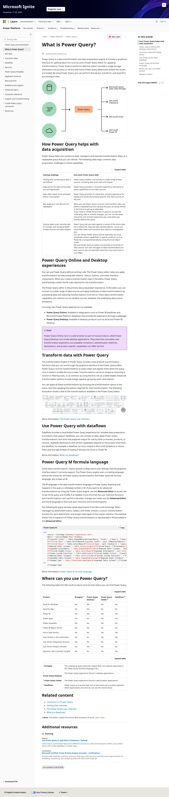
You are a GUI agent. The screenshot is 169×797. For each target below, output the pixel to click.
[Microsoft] (4, 21)
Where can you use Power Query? (150, 69)
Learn (44, 36)
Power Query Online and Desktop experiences (149, 48)
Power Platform (56, 36)
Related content (145, 74)
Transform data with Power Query (150, 53)
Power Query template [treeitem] (14, 72)
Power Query (71, 36)
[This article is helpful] (159, 82)
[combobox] (17, 39)
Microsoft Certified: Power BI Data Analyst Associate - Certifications (71, 753)
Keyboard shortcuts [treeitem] (13, 76)
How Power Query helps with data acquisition (151, 42)
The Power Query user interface (75, 419)
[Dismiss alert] (164, 5)
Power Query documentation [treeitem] (17, 45)
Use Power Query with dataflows (148, 59)
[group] (84, 549)
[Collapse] (31, 35)
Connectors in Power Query (60, 702)
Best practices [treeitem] (11, 81)
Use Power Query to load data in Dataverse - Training (64, 740)
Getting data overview (57, 705)
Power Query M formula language (76, 571)
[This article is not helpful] (162, 82)
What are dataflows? (69, 455)
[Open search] (156, 21)
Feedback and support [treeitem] (14, 85)
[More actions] (125, 37)
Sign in (163, 21)
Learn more (100, 717)
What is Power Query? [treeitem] (14, 49)
